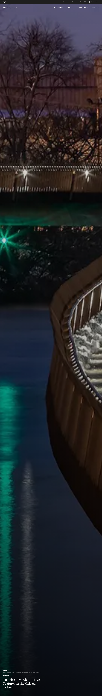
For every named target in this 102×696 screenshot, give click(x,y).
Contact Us (94, 2)
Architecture (58, 7)
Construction (84, 7)
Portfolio (95, 7)
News (5, 670)
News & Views (84, 2)
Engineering (71, 7)
